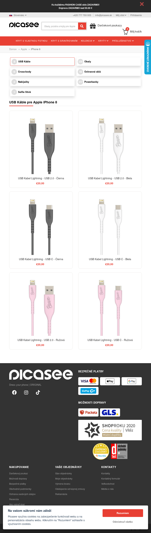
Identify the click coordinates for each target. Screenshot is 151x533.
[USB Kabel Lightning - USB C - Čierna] (41, 223)
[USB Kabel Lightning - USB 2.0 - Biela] (110, 142)
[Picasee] (24, 24)
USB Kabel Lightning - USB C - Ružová (110, 340)
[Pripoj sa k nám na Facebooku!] (14, 392)
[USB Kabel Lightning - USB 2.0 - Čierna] (41, 142)
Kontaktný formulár (110, 478)
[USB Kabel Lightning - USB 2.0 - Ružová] (41, 304)
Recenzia (14, 499)
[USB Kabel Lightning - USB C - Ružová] (110, 304)
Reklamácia (61, 494)
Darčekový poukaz (18, 473)
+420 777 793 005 (82, 15)
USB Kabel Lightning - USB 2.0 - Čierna (41, 178)
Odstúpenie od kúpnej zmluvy (70, 488)
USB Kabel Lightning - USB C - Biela (110, 259)
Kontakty (105, 473)
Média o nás (107, 488)
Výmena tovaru (62, 483)
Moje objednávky (63, 478)
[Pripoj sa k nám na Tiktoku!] (38, 392)
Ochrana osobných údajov (22, 494)
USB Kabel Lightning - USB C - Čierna (41, 259)
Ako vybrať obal (17, 504)
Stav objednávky (63, 473)
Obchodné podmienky (20, 488)
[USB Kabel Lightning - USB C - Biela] (110, 223)
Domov (13, 49)
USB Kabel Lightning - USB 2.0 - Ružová (41, 340)
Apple (24, 49)
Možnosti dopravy (18, 478)
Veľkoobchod (107, 483)
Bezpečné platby (17, 483)
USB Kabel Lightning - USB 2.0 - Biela (110, 178)
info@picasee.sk (103, 15)
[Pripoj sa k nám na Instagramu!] (26, 392)
